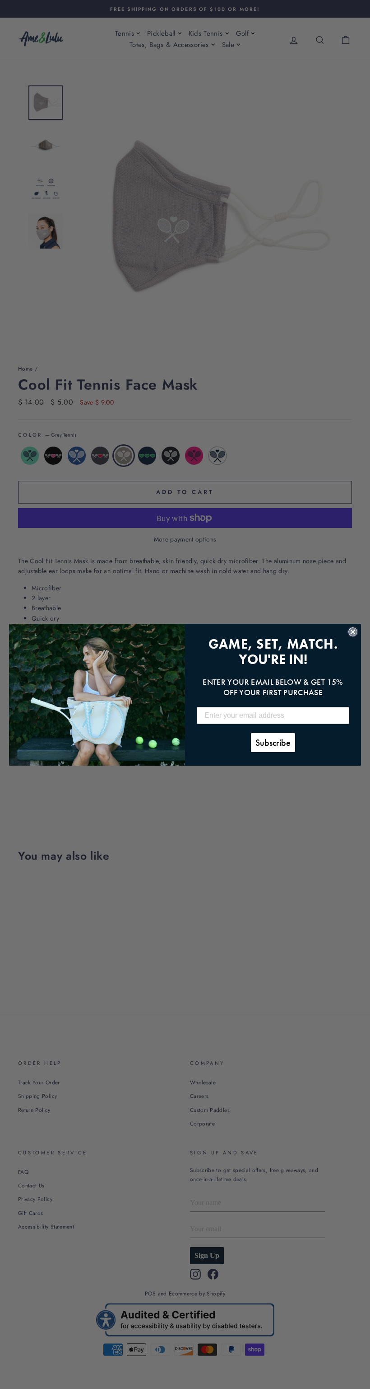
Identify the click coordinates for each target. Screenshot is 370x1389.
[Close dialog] (352, 631)
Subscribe (273, 743)
